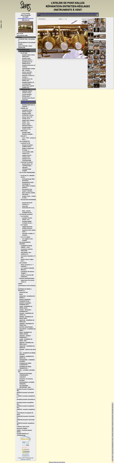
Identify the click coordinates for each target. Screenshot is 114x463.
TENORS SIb (24, 108)
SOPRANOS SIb (25, 89)
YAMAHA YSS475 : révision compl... (27, 91)
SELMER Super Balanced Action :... (27, 59)
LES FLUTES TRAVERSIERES (27, 172)
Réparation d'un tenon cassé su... (27, 281)
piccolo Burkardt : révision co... (27, 203)
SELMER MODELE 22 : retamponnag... (23, 434)
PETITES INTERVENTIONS (26, 278)
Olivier (63, 462)
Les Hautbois (24, 216)
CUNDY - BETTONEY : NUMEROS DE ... (25, 310)
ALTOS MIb (24, 53)
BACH (21, 294)
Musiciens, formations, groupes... (26, 379)
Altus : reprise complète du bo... (27, 211)
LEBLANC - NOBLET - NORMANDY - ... (25, 336)
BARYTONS (24, 131)
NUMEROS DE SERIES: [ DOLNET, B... (25, 289)
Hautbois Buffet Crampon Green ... (27, 222)
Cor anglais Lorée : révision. (27, 239)
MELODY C (24, 136)
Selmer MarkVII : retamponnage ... (27, 72)
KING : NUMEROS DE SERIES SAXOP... (25, 333)
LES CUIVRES (23, 263)
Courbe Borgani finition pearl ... (27, 95)
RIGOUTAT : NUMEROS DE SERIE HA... (27, 346)
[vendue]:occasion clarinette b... (26, 399)
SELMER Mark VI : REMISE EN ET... (27, 62)
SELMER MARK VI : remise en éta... (27, 128)
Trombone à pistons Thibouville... (27, 249)
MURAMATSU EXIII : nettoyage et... (28, 183)
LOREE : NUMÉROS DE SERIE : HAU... (25, 340)
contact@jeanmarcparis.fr (25, 18)
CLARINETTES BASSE (27, 162)
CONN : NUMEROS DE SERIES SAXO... (25, 307)
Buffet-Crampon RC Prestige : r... (28, 149)
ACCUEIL (19, 37)
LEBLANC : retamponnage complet (26, 169)
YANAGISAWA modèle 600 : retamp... (28, 69)
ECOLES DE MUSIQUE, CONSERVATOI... (25, 374)
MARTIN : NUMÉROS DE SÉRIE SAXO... (26, 343)
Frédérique (56, 462)
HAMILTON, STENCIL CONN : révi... (28, 121)
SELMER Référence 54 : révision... (29, 66)
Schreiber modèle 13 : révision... (28, 234)
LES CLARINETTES (24, 141)
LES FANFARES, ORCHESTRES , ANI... (25, 386)
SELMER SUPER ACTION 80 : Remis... (28, 114)
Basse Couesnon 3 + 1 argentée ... (27, 265)
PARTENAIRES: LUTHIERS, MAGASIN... (26, 383)
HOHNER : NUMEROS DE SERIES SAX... (26, 324)
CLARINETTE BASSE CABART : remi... (26, 246)
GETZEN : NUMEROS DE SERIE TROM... (26, 317)
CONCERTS (22, 377)
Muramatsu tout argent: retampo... (27, 190)
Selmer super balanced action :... (27, 124)
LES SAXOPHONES (24, 51)
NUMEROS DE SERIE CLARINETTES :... (25, 364)
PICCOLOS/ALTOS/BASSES (28, 199)
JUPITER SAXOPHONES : (26, 327)
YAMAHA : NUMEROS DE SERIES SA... (26, 357)
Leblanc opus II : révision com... (27, 156)
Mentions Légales (22, 428)
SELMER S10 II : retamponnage (26, 159)
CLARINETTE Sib (25, 143)
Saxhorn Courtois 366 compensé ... (27, 275)
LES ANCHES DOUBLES (26, 214)
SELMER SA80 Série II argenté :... (28, 105)
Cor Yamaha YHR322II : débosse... (28, 268)
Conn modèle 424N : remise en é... (28, 152)
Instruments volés (22, 35)
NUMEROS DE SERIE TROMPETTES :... (25, 367)
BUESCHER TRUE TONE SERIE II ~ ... (28, 102)
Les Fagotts (24, 225)
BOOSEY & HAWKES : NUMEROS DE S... (25, 303)
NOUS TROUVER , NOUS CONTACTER (25, 46)
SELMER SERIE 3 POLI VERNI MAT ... (28, 55)
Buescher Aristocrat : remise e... (28, 76)
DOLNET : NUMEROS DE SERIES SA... (26, 314)
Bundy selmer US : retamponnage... (27, 164)
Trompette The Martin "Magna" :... (27, 272)
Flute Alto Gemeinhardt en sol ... (28, 207)
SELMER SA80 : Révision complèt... (27, 133)
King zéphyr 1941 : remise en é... (26, 253)
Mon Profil (20, 33)
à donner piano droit (23, 426)
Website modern (26, 459)
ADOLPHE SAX (23, 292)
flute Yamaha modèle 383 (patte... (28, 193)
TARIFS (20, 283)
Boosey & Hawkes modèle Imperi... (27, 145)
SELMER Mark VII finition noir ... (27, 79)
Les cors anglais (25, 237)
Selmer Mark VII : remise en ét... (27, 117)
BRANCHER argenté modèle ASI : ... (28, 86)
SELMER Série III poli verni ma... (28, 98)
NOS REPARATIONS (23, 49)
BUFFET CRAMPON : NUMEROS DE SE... (25, 300)
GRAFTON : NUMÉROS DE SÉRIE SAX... (26, 321)
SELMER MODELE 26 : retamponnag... (28, 83)
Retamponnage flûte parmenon (28, 179)
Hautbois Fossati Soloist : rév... (27, 218)
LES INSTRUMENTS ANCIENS (25, 243)
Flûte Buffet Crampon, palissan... (28, 186)
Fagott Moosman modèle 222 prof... (27, 227)
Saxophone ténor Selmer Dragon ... (27, 111)
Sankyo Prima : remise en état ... (29, 197)
